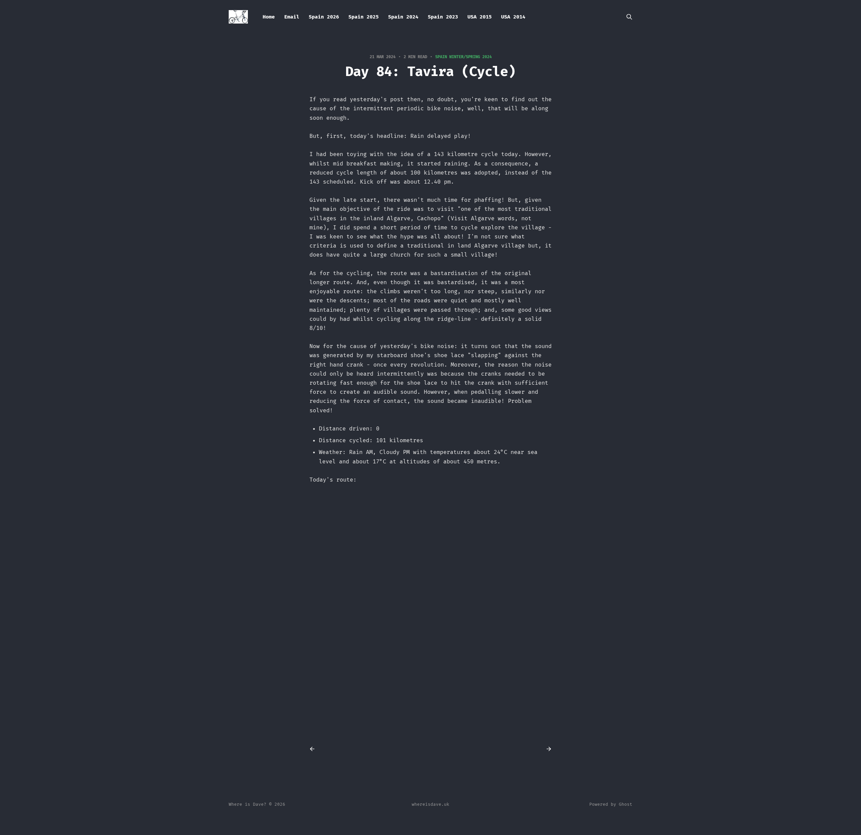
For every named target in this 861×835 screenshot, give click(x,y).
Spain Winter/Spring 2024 (463, 56)
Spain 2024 (403, 17)
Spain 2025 (363, 17)
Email (291, 17)
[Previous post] (314, 749)
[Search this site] (629, 17)
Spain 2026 (324, 17)
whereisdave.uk (430, 804)
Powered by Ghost (610, 804)
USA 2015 (479, 17)
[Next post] (546, 749)
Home (269, 17)
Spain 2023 (443, 17)
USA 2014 (513, 17)
